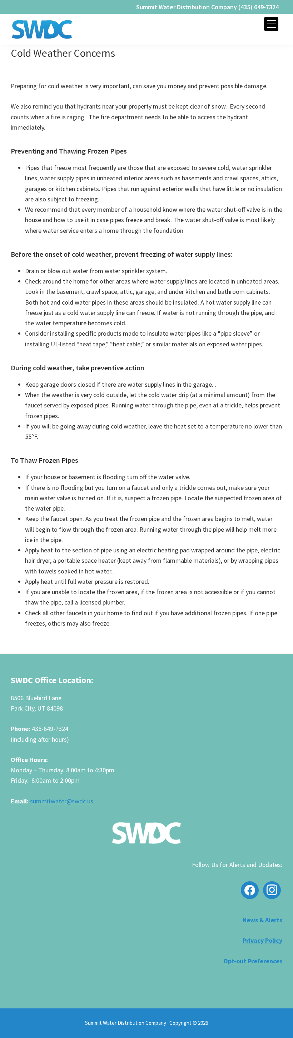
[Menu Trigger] (271, 24)
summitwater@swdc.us (61, 801)
